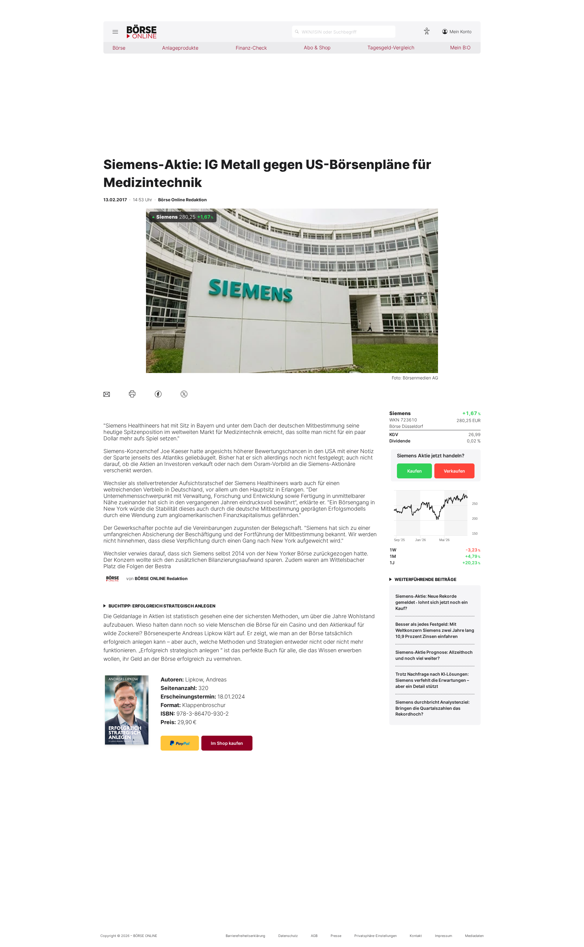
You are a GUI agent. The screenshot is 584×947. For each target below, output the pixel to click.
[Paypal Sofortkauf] (180, 743)
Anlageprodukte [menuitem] (180, 48)
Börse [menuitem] (119, 48)
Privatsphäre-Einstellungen (375, 936)
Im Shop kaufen (227, 743)
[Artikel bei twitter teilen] (184, 394)
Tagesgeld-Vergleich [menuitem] (390, 47)
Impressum (443, 936)
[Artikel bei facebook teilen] (158, 394)
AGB (314, 936)
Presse (336, 936)
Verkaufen (454, 471)
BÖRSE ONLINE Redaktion (161, 578)
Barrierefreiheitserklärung (245, 936)
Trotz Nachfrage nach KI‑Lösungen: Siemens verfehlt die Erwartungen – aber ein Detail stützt (432, 679)
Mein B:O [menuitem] (460, 47)
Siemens (116, 425)
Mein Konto (460, 31)
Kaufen (414, 471)
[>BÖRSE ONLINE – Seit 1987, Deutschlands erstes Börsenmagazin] (141, 31)
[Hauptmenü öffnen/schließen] (115, 31)
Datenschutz (288, 936)
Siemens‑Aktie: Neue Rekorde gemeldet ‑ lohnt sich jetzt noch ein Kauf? (431, 602)
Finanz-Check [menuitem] (251, 48)
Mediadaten (474, 936)
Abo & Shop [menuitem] (317, 47)
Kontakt (416, 936)
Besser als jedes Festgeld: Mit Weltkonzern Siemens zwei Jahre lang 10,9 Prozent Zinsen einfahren (434, 630)
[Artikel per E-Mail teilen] (106, 394)
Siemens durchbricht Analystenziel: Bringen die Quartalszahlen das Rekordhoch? (432, 707)
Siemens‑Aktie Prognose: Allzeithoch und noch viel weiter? (434, 655)
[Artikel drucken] (132, 394)
